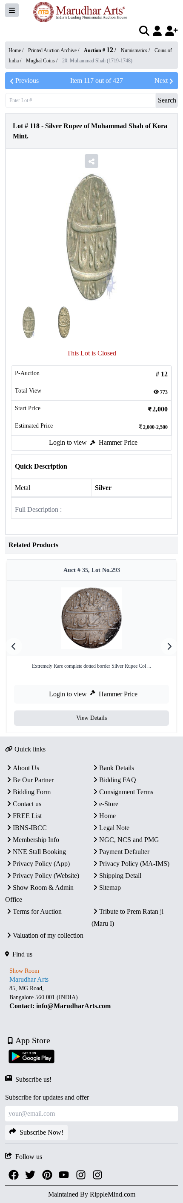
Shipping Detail (120, 875)
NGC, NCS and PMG (129, 839)
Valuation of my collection (48, 935)
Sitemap (110, 887)
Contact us (27, 803)
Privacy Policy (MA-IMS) (134, 863)
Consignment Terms (126, 791)
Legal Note (114, 827)
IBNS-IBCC (30, 827)
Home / (17, 50)
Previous (27, 80)
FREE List (27, 815)
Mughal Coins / (42, 61)
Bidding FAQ (117, 779)
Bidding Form (32, 791)
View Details (91, 718)
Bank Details (116, 768)
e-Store (108, 803)
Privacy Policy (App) (41, 863)
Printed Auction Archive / (54, 50)
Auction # (98, 50)
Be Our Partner (33, 779)
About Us (26, 768)
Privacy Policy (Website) (46, 875)
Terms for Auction (37, 911)
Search (167, 100)
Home (107, 815)
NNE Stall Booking (39, 851)
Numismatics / (136, 50)
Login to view (68, 442)
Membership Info (36, 839)
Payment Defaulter (124, 851)
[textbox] (91, 997)
